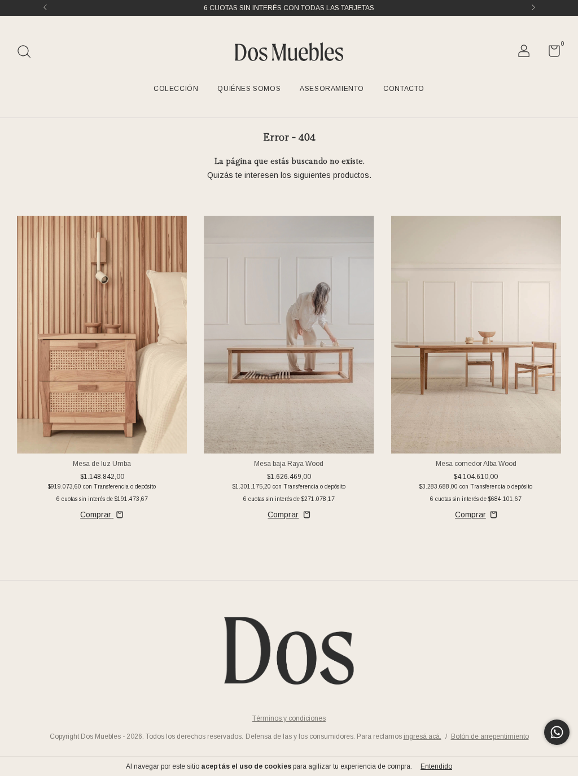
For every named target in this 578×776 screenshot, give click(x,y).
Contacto (403, 89)
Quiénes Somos (249, 89)
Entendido (436, 766)
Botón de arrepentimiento (490, 736)
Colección (176, 89)
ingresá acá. (422, 736)
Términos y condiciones (289, 718)
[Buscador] (28, 53)
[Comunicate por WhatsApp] (557, 732)
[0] (550, 53)
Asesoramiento (332, 89)
